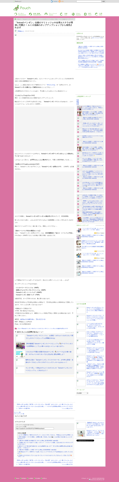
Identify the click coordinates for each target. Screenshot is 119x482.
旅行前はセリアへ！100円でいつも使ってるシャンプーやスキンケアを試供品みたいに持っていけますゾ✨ (92, 154)
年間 (77, 104)
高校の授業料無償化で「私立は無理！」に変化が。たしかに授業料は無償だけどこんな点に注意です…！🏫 (92, 214)
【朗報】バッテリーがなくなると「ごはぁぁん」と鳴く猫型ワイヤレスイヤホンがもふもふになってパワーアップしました (92, 203)
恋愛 (61, 13)
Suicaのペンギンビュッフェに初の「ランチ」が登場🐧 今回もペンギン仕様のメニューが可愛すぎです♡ (95, 374)
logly (103, 225)
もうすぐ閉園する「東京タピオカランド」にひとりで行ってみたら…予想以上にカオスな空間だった (46, 435)
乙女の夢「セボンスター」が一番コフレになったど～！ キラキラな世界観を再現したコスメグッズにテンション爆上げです (59, 406)
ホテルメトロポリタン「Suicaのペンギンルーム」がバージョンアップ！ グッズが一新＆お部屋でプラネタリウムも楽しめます (95, 382)
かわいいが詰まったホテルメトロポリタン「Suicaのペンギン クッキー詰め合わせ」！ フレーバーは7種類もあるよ (95, 334)
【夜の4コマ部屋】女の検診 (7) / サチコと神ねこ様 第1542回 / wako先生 (38, 440)
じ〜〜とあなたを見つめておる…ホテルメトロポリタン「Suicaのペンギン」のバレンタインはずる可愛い (95, 326)
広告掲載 (37, 478)
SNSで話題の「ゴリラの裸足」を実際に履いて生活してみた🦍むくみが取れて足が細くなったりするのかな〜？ (92, 113)
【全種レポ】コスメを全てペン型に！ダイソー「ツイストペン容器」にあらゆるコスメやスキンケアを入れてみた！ (92, 125)
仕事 (96, 13)
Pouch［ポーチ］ (18, 5)
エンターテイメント (19, 13)
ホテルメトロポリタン (27, 319)
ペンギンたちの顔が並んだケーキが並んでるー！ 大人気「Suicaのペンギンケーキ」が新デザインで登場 (95, 342)
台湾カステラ (64, 328)
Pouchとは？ (18, 1)
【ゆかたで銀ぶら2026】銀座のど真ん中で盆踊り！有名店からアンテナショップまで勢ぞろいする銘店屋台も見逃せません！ (91, 57)
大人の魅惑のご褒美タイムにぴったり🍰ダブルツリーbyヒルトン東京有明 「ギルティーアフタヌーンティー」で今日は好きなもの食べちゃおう (91, 66)
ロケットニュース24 (97, 38)
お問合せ (44, 478)
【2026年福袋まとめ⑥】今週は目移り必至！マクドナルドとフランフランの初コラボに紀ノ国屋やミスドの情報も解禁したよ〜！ (92, 208)
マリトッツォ (51, 85)
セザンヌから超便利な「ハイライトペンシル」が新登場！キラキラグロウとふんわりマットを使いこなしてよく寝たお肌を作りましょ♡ (92, 173)
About (17, 478)
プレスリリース (40, 319)
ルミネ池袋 (57, 328)
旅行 (85, 13)
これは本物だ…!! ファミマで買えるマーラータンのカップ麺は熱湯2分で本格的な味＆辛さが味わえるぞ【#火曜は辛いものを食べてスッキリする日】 (92, 220)
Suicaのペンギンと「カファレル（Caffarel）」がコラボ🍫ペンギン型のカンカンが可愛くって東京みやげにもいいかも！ (95, 433)
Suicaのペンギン (26, 328)
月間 (77, 102)
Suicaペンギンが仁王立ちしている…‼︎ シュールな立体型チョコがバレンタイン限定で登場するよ (95, 310)
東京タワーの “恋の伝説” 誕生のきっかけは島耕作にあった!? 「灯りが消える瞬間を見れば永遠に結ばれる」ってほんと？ (92, 130)
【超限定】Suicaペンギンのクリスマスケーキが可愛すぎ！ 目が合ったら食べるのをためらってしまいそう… (95, 425)
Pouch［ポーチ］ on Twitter (54, 1)
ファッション (47, 13)
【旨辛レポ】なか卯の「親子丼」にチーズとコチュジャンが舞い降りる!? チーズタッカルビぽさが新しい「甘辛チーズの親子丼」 (30, 406)
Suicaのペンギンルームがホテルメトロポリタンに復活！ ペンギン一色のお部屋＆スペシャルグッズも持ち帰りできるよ (95, 350)
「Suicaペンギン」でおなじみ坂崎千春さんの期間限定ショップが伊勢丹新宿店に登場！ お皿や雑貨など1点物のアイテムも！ (95, 366)
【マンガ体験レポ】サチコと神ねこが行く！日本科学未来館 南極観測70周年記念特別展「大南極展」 (91, 61)
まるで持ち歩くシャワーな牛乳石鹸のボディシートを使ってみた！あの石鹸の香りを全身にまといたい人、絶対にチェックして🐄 (92, 184)
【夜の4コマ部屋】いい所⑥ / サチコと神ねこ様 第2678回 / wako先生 (92, 177)
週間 (77, 101)
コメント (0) (17, 412)
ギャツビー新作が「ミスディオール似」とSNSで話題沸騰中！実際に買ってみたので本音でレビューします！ (92, 160)
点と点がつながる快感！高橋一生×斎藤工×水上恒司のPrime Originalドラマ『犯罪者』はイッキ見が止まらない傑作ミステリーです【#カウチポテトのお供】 (91, 52)
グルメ (73, 13)
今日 (77, 99)
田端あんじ (21, 31)
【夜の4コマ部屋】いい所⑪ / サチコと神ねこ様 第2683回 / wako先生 (37, 449)
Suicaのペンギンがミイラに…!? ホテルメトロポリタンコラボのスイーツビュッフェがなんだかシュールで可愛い (95, 318)
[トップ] (15, 19)
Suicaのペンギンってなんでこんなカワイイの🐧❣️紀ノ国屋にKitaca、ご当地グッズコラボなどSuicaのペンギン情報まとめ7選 (95, 359)
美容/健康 (31, 13)
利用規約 (24, 478)
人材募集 (31, 478)
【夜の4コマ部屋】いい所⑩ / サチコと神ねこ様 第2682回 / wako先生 (92, 189)
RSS (60, 1)
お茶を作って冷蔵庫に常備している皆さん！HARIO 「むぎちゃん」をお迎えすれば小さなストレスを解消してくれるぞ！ (92, 197)
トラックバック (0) (19, 413)
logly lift (72, 332)
